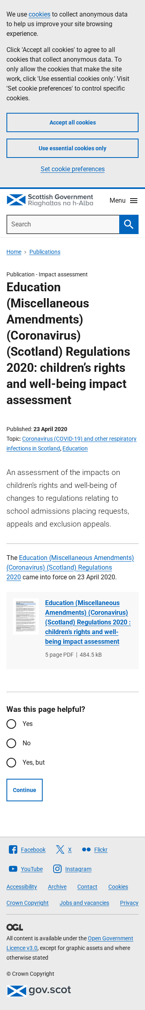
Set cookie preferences (73, 169)
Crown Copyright (27, 903)
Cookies (118, 886)
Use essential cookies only (72, 148)
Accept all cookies (73, 122)
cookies (39, 14)
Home (13, 252)
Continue (24, 790)
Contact (87, 886)
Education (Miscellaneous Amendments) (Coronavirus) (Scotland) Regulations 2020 (70, 567)
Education (75, 448)
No (27, 743)
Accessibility (21, 886)
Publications (44, 252)
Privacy (129, 903)
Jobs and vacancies (84, 903)
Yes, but (34, 762)
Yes (28, 724)
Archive (57, 886)
